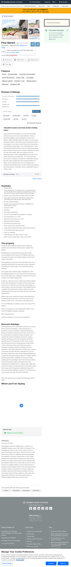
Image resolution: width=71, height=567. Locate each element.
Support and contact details (34, 531)
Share (37, 44)
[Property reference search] (22, 6)
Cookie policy (30, 536)
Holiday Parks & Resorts (30, 6)
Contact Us (47, 2)
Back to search (8, 16)
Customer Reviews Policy (34, 544)
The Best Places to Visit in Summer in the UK (58, 538)
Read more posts (55, 548)
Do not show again (13, 52)
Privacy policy (30, 534)
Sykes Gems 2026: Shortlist (58, 531)
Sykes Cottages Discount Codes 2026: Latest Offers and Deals (59, 534)
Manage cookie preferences (34, 539)
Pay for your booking (32, 546)
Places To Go (41, 6)
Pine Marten (8, 42)
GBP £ (54, 2)
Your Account (63, 2)
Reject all (63, 563)
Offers (48, 6)
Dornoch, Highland (14, 46)
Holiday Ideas (56, 6)
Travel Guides (65, 6)
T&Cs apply (45, 11)
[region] (35, 558)
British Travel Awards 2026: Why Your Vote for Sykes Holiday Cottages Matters (60, 544)
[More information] (67, 30)
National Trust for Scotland (15, 433)
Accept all (51, 563)
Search (37, 111)
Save (32, 44)
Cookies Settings (7, 563)
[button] (5, 29)
